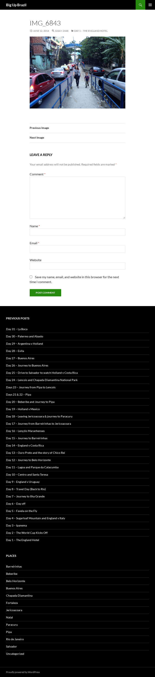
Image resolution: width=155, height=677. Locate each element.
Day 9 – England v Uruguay (23, 481)
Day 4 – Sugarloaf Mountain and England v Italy (35, 518)
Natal (9, 617)
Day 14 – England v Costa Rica (25, 445)
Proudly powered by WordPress (23, 672)
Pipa (9, 632)
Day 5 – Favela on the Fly (21, 511)
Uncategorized (15, 653)
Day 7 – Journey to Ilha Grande (25, 496)
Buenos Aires (14, 588)
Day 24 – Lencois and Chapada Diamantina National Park (42, 380)
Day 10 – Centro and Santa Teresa (27, 474)
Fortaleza (12, 602)
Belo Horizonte (15, 581)
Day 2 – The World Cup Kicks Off (27, 532)
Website (35, 260)
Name (35, 226)
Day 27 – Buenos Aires (20, 358)
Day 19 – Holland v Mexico (23, 409)
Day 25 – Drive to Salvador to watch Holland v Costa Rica (42, 372)
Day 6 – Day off (15, 503)
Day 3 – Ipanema (16, 525)
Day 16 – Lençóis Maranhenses (25, 431)
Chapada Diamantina (19, 595)
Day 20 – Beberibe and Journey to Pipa (30, 401)
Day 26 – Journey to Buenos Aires (27, 365)
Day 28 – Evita (15, 351)
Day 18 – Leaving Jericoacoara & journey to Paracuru (39, 416)
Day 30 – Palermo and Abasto (24, 336)
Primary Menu (150, 5)
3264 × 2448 (61, 30)
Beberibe (11, 573)
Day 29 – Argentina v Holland (24, 343)
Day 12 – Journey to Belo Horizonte (28, 460)
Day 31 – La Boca (16, 329)
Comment (37, 174)
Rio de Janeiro (15, 639)
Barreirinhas (14, 566)
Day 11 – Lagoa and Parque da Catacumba (32, 467)
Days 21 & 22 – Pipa (18, 394)
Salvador (11, 646)
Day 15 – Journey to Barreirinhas (26, 438)
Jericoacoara (14, 610)
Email (34, 243)
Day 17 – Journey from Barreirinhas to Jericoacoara (38, 423)
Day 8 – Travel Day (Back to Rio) (26, 489)
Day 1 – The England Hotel (91, 30)
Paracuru (12, 624)
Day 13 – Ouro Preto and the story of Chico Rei (35, 452)
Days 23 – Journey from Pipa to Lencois (31, 387)
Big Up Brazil (16, 5)
